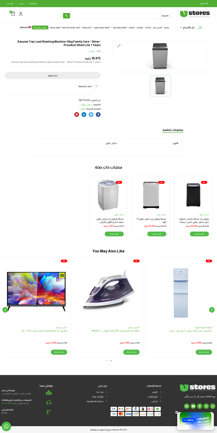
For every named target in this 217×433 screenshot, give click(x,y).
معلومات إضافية (173, 130)
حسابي (21, 3)
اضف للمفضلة (85, 86)
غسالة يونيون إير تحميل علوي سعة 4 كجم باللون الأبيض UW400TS (110, 222)
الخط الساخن (7, 410)
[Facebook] (98, 114)
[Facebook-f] (199, 406)
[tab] (173, 130)
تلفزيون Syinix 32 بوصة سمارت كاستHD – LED (44, 330)
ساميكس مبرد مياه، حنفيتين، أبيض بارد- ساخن (190, 330)
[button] (12, 13)
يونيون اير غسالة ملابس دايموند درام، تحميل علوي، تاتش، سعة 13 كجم (194, 222)
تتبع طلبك (33, 3)
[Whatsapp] (212, 406)
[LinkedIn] (83, 114)
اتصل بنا (10, 3)
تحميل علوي (86, 104)
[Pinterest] (76, 114)
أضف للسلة (199, 234)
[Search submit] (66, 15)
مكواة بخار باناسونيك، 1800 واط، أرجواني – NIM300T (115, 330)
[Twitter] (91, 114)
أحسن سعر (134, 327)
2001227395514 (7, 403)
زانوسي (91, 51)
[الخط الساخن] (48, 412)
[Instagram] (206, 406)
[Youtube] (193, 406)
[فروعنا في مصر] (48, 392)
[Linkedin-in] (186, 406)
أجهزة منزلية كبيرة (203, 327)
